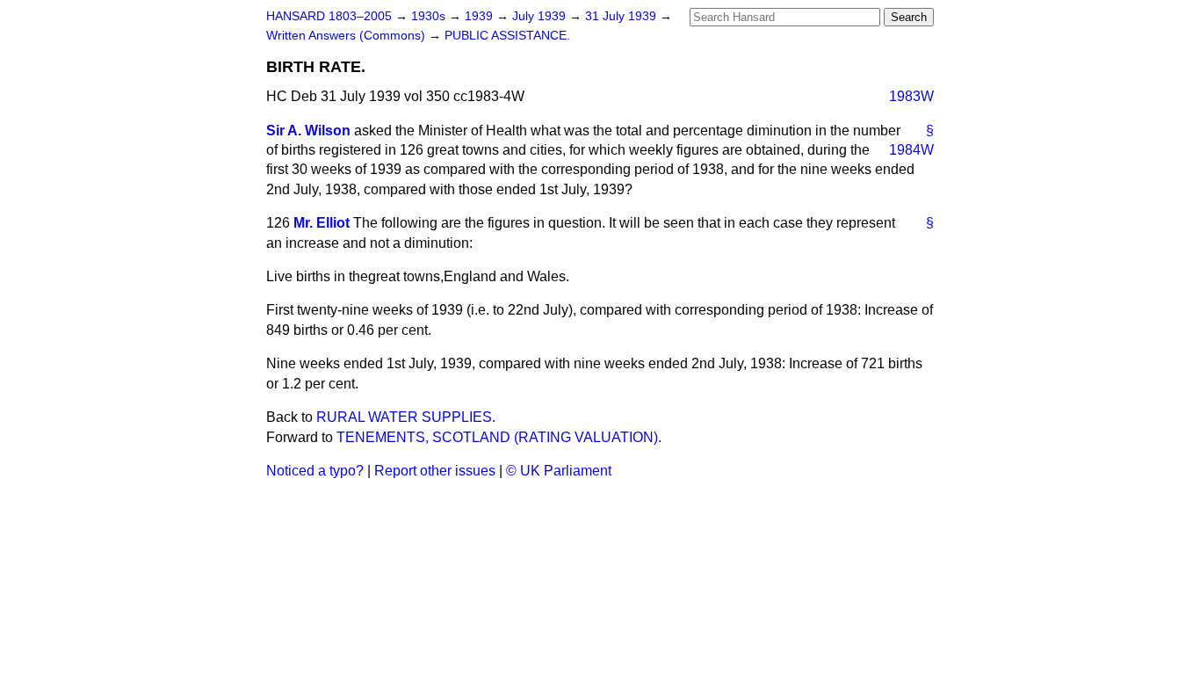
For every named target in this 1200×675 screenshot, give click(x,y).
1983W (911, 96)
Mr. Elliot (321, 222)
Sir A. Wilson (308, 130)
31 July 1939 (622, 16)
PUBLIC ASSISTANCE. (507, 35)
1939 (480, 16)
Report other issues (434, 470)
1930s (430, 16)
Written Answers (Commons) (347, 35)
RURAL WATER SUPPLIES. (405, 417)
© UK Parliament (558, 470)
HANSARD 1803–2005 (329, 16)
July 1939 (540, 16)
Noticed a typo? (315, 470)
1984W (911, 149)
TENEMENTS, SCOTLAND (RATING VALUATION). (498, 437)
